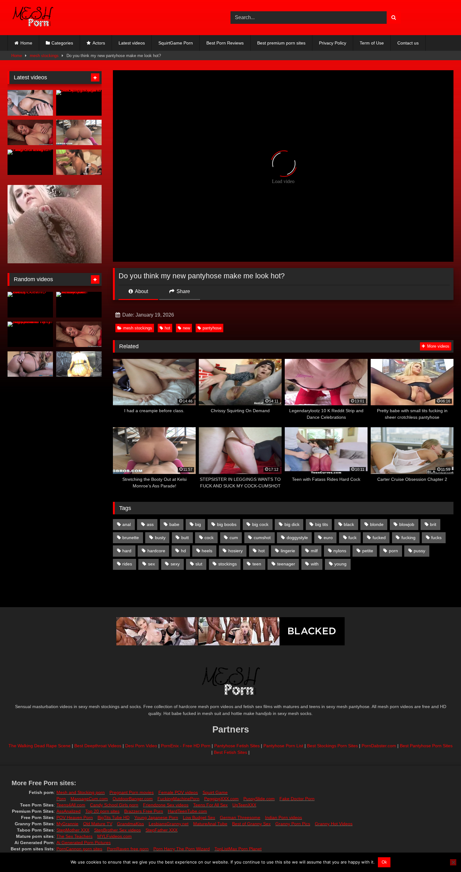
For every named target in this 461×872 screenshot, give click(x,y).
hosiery (235, 550)
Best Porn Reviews (225, 42)
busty (160, 537)
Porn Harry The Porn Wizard (181, 848)
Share (182, 291)
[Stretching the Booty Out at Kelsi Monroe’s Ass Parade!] (79, 132)
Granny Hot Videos (333, 823)
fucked (379, 537)
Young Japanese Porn (156, 817)
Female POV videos (178, 792)
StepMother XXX (72, 830)
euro (328, 537)
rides (127, 563)
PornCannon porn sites (79, 848)
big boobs (226, 524)
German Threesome (240, 817)
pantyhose (212, 328)
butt (185, 537)
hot (167, 328)
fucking (408, 537)
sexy (175, 563)
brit (433, 524)
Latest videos (132, 42)
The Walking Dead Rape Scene (39, 745)
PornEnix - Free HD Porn (185, 745)
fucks (436, 537)
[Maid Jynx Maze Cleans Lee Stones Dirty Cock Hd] (79, 162)
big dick (291, 524)
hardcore (156, 550)
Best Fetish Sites (230, 752)
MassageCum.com (89, 798)
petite (367, 550)
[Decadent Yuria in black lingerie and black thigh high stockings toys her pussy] (79, 103)
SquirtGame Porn (175, 42)
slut (198, 563)
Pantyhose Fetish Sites (237, 745)
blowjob (406, 524)
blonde (377, 524)
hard (126, 550)
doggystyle (297, 537)
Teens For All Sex (210, 804)
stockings (227, 563)
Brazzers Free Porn (143, 811)
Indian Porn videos (283, 817)
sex (151, 563)
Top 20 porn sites (102, 811)
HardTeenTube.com (187, 811)
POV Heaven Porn (74, 817)
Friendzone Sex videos (165, 804)
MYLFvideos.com (114, 836)
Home (26, 42)
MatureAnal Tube (210, 823)
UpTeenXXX (244, 804)
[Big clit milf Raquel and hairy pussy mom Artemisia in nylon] (30, 334)
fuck (352, 537)
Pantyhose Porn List (283, 745)
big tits (321, 524)
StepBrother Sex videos (117, 830)
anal (126, 524)
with (315, 563)
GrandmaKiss (130, 823)
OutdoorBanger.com (133, 798)
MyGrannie (67, 823)
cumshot (262, 537)
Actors (99, 42)
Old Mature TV (97, 823)
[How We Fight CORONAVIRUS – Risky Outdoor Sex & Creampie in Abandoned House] (79, 364)
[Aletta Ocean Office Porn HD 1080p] (30, 305)
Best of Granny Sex (251, 823)
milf (314, 550)
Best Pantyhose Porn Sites (426, 745)
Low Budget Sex (199, 817)
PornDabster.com (379, 745)
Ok (384, 862)
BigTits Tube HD (114, 817)
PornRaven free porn (128, 848)
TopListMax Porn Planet (238, 848)
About (141, 291)
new (186, 328)
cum (234, 537)
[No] (453, 862)
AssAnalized (68, 811)
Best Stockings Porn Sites (332, 745)
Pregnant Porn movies (131, 792)
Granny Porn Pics (292, 823)
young (340, 563)
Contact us (408, 42)
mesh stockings (44, 55)
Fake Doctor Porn (297, 798)
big (198, 524)
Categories (62, 42)
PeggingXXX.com (221, 798)
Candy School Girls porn (114, 804)
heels (207, 550)
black (349, 524)
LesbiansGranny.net (168, 823)
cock (209, 537)
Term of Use (372, 42)
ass (150, 524)
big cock (260, 524)
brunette (130, 537)
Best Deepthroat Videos (97, 745)
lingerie (288, 550)
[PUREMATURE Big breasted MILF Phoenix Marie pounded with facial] (30, 103)
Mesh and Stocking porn (80, 792)
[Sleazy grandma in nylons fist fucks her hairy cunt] (30, 132)
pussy (419, 550)
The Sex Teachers (74, 836)
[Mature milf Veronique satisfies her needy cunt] (79, 305)
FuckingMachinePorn (178, 798)
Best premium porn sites (281, 42)
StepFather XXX (162, 830)
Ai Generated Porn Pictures (83, 842)
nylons (339, 550)
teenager (286, 563)
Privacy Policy (332, 42)
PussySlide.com (259, 798)
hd (183, 550)
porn (393, 550)
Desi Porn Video (141, 745)
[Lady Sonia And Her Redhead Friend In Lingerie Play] (30, 162)
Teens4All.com (70, 804)
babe (174, 524)
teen (256, 563)
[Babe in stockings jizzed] (30, 364)
